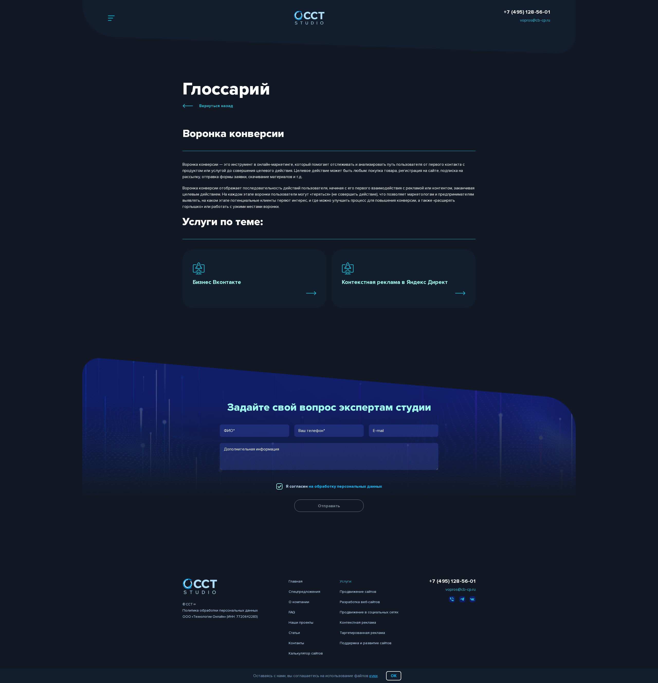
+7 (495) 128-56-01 (527, 12)
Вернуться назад (216, 106)
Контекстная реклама (358, 622)
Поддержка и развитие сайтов (365, 643)
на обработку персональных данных (345, 486)
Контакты (296, 643)
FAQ (292, 612)
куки (373, 675)
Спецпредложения (304, 591)
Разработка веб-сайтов (360, 602)
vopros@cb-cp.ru (535, 20)
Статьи (294, 633)
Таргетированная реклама (362, 633)
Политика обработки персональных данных (220, 610)
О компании (299, 602)
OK (394, 675)
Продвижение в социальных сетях (369, 612)
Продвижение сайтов (358, 591)
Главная (296, 581)
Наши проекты (301, 622)
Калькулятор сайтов (306, 653)
